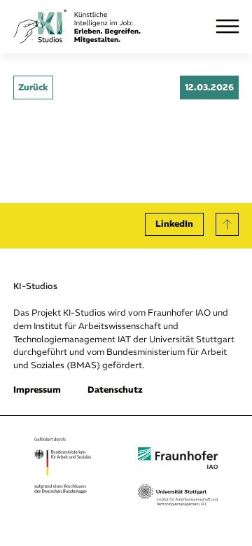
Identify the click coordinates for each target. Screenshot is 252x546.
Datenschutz (115, 389)
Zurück (33, 87)
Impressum (37, 389)
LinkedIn (174, 223)
